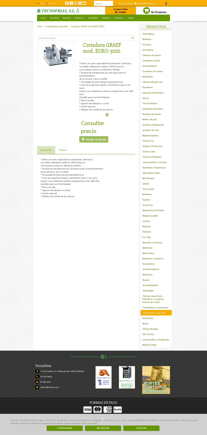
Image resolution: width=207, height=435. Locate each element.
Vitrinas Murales (150, 328)
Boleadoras (147, 76)
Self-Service (148, 334)
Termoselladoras (150, 285)
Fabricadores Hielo (151, 172)
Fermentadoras (149, 65)
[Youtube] (84, 4)
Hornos (145, 97)
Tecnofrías (54, 18)
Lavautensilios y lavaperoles (155, 339)
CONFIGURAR (64, 428)
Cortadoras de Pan (151, 60)
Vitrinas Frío (148, 140)
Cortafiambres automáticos (155, 307)
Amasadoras (148, 33)
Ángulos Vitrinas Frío (152, 146)
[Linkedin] (80, 4)
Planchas (146, 226)
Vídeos (131, 18)
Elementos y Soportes (152, 258)
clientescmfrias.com (146, 3)
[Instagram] (75, 4)
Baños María (148, 253)
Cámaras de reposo (151, 55)
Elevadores (147, 87)
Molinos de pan (149, 119)
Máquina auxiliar (150, 215)
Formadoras (148, 49)
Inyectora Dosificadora (153, 92)
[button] (166, 3)
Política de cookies (89, 423)
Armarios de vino (150, 130)
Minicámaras (148, 178)
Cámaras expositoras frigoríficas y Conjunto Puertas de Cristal (153, 298)
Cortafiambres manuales (154, 312)
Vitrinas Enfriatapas (151, 156)
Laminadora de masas (152, 108)
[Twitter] (71, 4)
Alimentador (148, 290)
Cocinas (146, 220)
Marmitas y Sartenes (152, 242)
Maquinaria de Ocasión (153, 210)
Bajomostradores (150, 135)
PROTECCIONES (149, 344)
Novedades (93, 18)
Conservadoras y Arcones (154, 162)
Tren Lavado (148, 188)
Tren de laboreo (149, 103)
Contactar (52, 3)
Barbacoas (147, 247)
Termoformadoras (150, 269)
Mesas (145, 323)
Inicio (42, 3)
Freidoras (146, 231)
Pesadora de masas (151, 113)
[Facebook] (67, 4)
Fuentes (146, 199)
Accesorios (147, 204)
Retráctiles (147, 274)
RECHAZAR (103, 428)
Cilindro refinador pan (152, 81)
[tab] (46, 150)
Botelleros (147, 194)
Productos (78, 18)
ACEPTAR (141, 428)
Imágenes (106, 18)
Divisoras (146, 44)
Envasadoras (148, 263)
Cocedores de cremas (152, 71)
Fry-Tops (146, 237)
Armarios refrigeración (153, 124)
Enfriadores (147, 318)
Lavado (145, 183)
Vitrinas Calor (148, 151)
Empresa (66, 18)
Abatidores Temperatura (154, 167)
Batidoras (146, 39)
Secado (145, 279)
